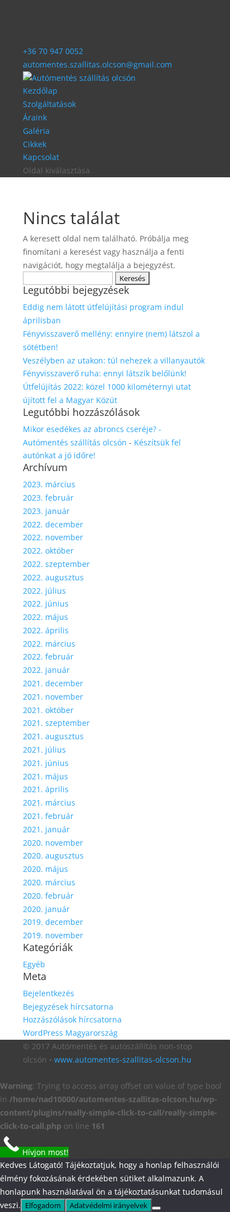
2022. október (48, 550)
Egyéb (34, 964)
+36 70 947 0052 (53, 51)
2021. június (46, 763)
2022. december (53, 524)
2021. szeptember (56, 722)
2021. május (45, 776)
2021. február (48, 816)
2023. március (49, 484)
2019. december (53, 922)
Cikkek (34, 144)
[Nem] (156, 1208)
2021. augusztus (53, 736)
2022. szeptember (56, 564)
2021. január (46, 829)
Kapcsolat (41, 157)
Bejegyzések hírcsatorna (68, 1006)
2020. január (46, 909)
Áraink (35, 117)
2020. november (53, 842)
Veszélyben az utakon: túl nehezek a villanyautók (114, 360)
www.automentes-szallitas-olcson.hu (122, 1059)
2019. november (53, 935)
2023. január (46, 511)
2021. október (48, 710)
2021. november (53, 696)
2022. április (46, 630)
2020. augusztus (53, 855)
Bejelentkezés (48, 993)
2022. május (45, 617)
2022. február (48, 656)
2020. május (45, 869)
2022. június (46, 603)
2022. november (53, 537)
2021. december (53, 683)
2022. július (44, 590)
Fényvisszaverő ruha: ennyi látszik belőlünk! (104, 373)
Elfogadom (43, 1205)
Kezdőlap (40, 90)
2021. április (46, 789)
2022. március (49, 643)
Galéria (36, 130)
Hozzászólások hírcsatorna (72, 1019)
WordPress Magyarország (70, 1032)
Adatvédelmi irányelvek (108, 1205)
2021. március (49, 802)
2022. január (46, 670)
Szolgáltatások (49, 104)
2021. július (44, 749)
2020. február (48, 895)
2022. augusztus (53, 577)
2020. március (49, 882)
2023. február (48, 497)
